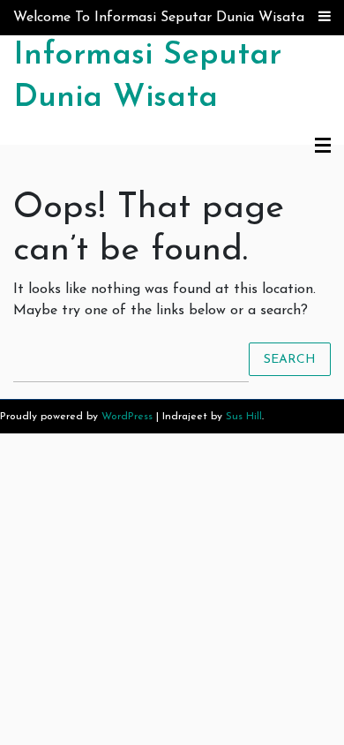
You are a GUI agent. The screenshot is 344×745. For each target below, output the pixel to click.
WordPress (127, 416)
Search (290, 358)
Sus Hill (244, 416)
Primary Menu (323, 146)
